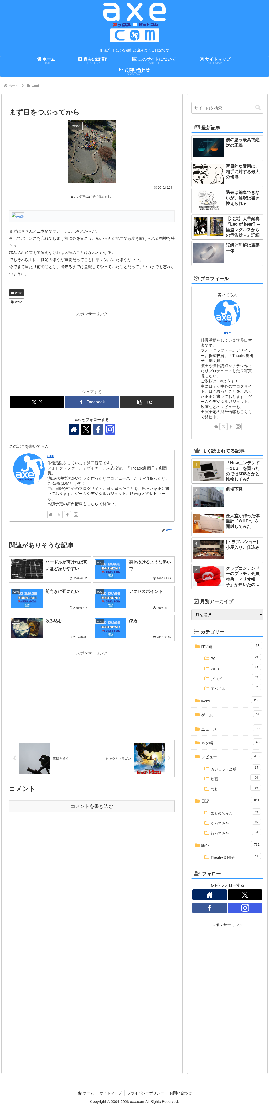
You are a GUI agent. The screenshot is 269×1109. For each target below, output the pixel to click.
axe (50, 455)
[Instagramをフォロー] (110, 429)
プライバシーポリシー (145, 1092)
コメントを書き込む (92, 806)
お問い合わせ (180, 1092)
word (18, 292)
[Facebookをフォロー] (98, 429)
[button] (147, 402)
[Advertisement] (50, 350)
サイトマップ (111, 1092)
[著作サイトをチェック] (74, 429)
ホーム (88, 1092)
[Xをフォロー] (86, 429)
